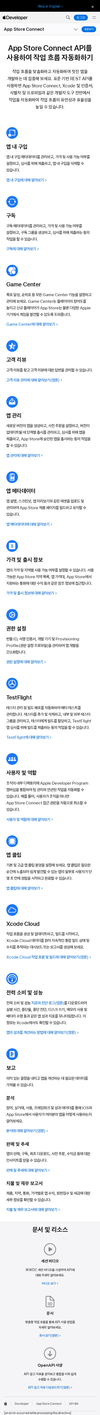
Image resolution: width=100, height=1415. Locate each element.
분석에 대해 (21, 1130)
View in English (49, 6)
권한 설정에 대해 (24, 661)
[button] (68, 17)
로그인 (80, 17)
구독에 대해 (21, 248)
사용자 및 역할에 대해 (28, 819)
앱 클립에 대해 (23, 888)
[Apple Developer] (15, 17)
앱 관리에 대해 (23, 455)
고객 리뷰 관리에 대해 (28, 380)
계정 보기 (88, 29)
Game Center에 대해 (30, 324)
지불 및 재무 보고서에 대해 (31, 1209)
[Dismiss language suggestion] (92, 6)
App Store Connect (24, 29)
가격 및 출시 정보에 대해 (30, 593)
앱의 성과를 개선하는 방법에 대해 (36, 1032)
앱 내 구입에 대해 (25, 180)
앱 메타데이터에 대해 (28, 524)
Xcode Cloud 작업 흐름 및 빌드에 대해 (42, 957)
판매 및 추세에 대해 (26, 1170)
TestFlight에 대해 (27, 737)
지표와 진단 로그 (43, 1003)
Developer (22, 1403)
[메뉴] (94, 17)
